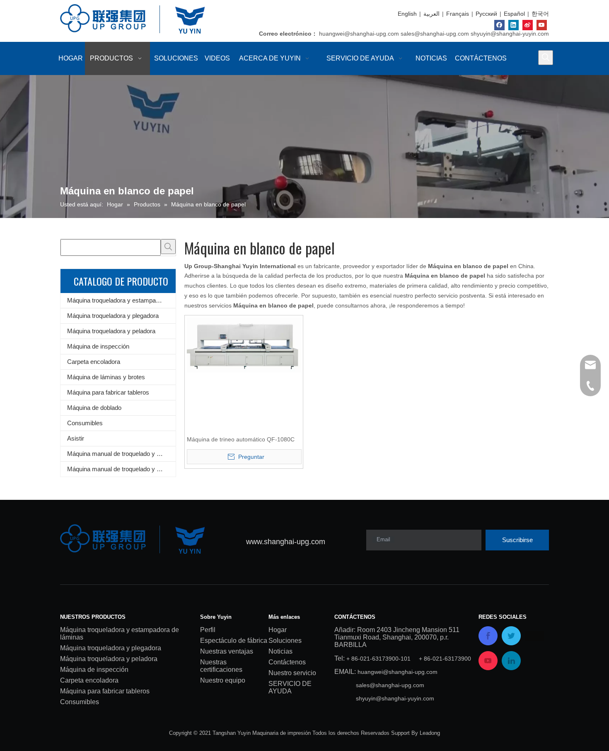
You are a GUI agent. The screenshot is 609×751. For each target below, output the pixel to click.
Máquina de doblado (94, 407)
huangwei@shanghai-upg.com (359, 33)
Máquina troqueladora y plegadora (113, 315)
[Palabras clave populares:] (545, 57)
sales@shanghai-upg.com (435, 33)
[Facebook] (499, 25)
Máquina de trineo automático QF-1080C (241, 439)
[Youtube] (541, 25)
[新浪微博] (527, 25)
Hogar (277, 629)
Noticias (280, 651)
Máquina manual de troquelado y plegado (121, 468)
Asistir (75, 438)
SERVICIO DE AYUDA (290, 687)
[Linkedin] (513, 25)
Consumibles (85, 422)
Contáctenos (287, 662)
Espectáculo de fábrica (233, 640)
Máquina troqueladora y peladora (111, 330)
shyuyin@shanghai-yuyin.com (510, 33)
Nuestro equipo (222, 680)
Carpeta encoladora (93, 361)
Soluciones (285, 640)
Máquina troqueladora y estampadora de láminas (121, 300)
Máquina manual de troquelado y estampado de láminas (121, 453)
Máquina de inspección (98, 346)
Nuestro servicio (292, 672)
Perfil (207, 629)
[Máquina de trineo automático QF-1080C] (244, 344)
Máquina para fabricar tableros (108, 392)
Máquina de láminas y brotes (106, 376)
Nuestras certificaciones (221, 666)
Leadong (430, 733)
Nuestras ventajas (226, 651)
